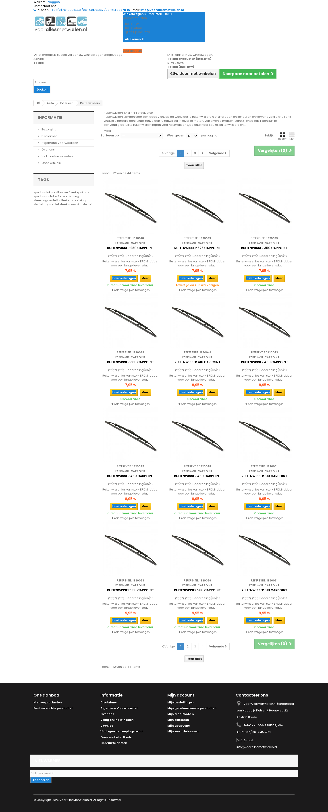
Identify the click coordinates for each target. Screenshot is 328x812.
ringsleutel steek (56, 204)
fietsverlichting (68, 196)
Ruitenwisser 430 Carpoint (264, 362)
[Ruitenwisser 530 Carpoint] (130, 548)
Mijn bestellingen (180, 702)
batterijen (64, 200)
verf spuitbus (80, 192)
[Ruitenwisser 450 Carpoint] (130, 434)
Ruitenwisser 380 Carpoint (130, 362)
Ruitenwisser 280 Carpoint (130, 248)
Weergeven (175, 135)
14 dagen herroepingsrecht (121, 731)
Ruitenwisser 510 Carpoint (264, 476)
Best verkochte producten (53, 708)
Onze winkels (51, 163)
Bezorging (48, 129)
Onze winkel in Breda (116, 737)
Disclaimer (49, 136)
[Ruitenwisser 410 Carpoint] (197, 320)
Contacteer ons (44, 6)
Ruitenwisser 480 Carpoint (197, 476)
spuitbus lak (42, 192)
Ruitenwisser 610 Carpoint (264, 590)
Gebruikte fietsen (113, 743)
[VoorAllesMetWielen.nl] (74, 24)
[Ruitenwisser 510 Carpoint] (264, 434)
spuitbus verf (61, 192)
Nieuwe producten (47, 702)
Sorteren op (109, 135)
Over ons (48, 149)
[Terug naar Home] (38, 103)
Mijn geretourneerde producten (191, 708)
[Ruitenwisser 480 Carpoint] (197, 434)
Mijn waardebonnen (183, 731)
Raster (282, 138)
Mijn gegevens (178, 725)
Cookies (106, 725)
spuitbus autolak (45, 196)
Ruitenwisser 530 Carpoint (130, 590)
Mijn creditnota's (180, 714)
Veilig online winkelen (57, 156)
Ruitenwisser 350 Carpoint (264, 248)
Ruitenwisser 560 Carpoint (197, 590)
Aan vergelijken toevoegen (132, 290)
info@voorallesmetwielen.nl (257, 747)
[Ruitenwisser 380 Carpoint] (130, 320)
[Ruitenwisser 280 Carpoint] (130, 206)
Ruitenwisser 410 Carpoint (197, 362)
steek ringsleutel (80, 204)
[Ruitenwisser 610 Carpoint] (264, 548)
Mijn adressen (178, 720)
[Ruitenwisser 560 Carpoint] (197, 548)
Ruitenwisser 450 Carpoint (130, 476)
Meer (107, 131)
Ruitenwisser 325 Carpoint (197, 248)
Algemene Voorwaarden (59, 143)
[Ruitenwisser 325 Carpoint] (197, 206)
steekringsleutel (45, 200)
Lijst (291, 138)
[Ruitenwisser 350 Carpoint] (264, 206)
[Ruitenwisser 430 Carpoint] (264, 320)
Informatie (50, 117)
